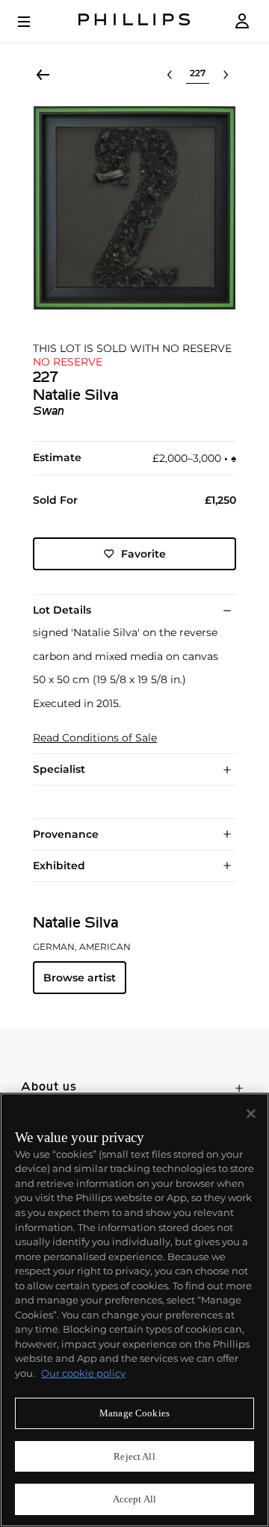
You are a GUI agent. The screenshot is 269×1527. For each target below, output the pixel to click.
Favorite (143, 554)
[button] (134, 207)
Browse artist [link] (79, 977)
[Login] (242, 21)
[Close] (251, 1113)
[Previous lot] (169, 74)
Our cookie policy (83, 1373)
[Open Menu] (34, 21)
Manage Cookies (134, 1413)
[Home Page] (134, 21)
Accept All (134, 1499)
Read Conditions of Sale (95, 738)
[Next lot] (225, 74)
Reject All (134, 1456)
